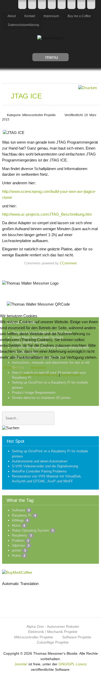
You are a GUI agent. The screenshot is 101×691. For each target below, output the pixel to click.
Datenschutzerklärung (39, 374)
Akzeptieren (13, 367)
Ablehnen (38, 367)
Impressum (71, 374)
